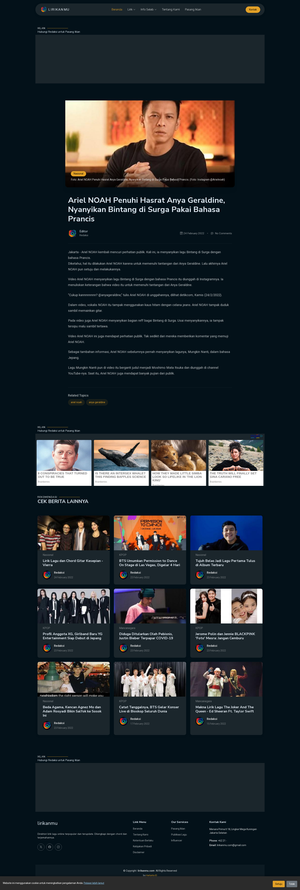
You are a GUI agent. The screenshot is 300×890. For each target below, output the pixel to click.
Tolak (292, 884)
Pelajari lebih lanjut (94, 883)
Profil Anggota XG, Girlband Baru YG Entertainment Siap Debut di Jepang (72, 636)
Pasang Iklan (193, 9)
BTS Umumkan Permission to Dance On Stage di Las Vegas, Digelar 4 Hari (149, 562)
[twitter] (41, 847)
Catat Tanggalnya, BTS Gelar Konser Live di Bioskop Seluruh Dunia (149, 709)
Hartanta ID (151, 875)
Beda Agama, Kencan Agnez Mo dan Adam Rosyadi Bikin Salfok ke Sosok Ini (72, 711)
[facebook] (49, 847)
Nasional (78, 173)
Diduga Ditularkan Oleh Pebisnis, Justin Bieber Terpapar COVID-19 (146, 636)
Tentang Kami (171, 9)
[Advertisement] (150, 59)
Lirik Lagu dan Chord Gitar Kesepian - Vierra (73, 562)
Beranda (116, 9)
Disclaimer (138, 852)
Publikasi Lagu (179, 834)
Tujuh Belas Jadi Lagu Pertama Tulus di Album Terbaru (225, 562)
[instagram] (58, 847)
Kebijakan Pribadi (142, 846)
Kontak (253, 9)
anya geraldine (97, 402)
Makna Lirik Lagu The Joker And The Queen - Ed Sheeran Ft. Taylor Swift (224, 709)
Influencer (176, 840)
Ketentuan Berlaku (143, 840)
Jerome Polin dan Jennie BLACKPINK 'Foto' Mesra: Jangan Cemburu (225, 636)
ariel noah (76, 402)
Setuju (278, 884)
